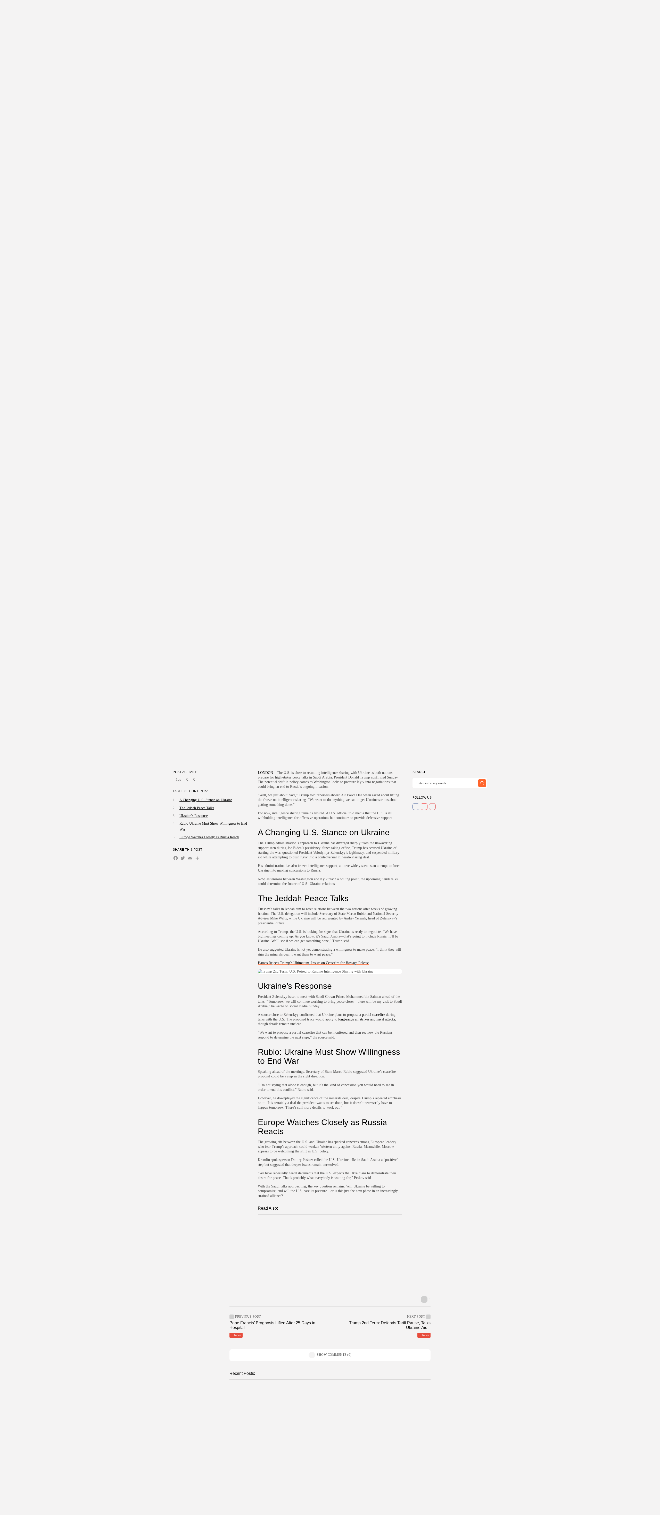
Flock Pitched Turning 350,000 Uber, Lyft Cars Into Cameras (331, 1274)
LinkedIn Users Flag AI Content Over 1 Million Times (394, 1473)
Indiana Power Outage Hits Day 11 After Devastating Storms (397, 1439)
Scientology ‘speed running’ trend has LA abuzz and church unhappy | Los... (344, 1245)
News (306, 9)
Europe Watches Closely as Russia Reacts (209, 837)
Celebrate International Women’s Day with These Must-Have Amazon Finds (339, 1264)
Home (288, 9)
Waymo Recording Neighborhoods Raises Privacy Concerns (397, 1404)
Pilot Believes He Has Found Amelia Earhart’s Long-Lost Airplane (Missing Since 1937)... (354, 1283)
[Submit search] (482, 783)
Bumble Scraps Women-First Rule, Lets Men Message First (326, 1226)
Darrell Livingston (316, 750)
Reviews (338, 9)
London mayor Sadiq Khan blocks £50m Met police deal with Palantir (338, 1236)
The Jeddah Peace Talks (196, 808)
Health (323, 9)
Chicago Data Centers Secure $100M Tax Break (290, 1404)
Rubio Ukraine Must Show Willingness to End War (213, 826)
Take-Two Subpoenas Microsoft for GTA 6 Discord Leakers (294, 1439)
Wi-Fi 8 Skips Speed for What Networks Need (290, 1508)
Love (366, 9)
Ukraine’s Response (193, 816)
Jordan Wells (280, 1412)
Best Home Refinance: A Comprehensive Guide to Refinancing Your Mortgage (343, 1255)
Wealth (353, 9)
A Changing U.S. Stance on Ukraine (205, 800)
